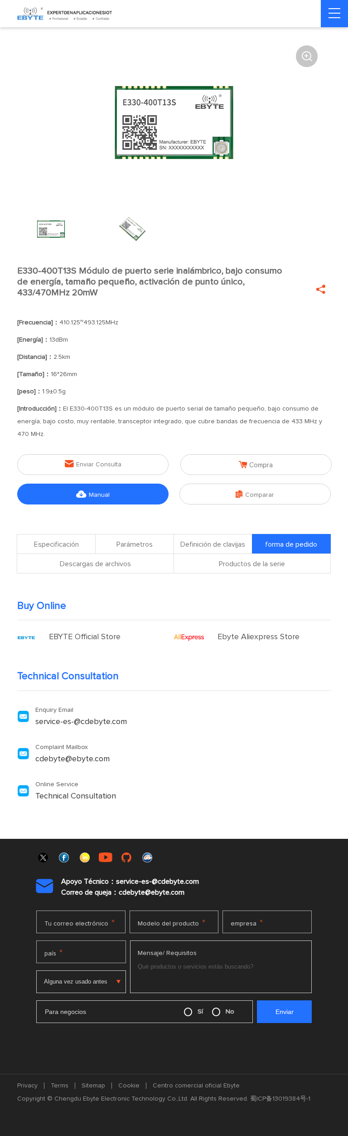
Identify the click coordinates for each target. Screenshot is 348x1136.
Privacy (27, 1085)
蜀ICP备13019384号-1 (280, 1099)
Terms (59, 1085)
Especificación (56, 544)
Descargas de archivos (95, 564)
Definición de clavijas (212, 544)
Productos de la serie (252, 564)
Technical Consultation (75, 796)
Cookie (129, 1085)
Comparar (255, 494)
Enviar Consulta (93, 464)
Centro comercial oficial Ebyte (196, 1085)
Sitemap (93, 1085)
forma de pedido (291, 544)
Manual (93, 494)
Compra (256, 465)
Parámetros (134, 544)
